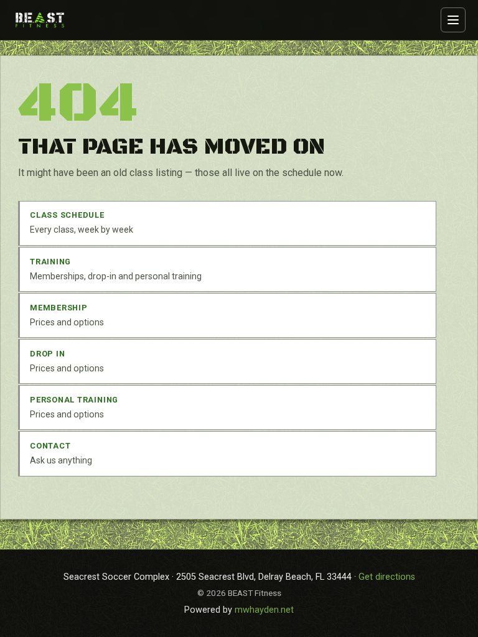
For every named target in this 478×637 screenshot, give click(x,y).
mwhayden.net (264, 610)
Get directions (386, 577)
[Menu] (453, 19)
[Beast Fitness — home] (39, 19)
